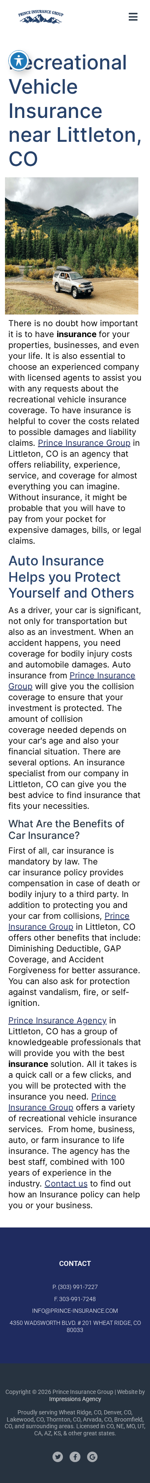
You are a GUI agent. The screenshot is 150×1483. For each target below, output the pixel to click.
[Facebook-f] (75, 1457)
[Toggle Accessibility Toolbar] (19, 61)
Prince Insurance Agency (57, 1020)
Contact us (66, 1184)
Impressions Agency (75, 1399)
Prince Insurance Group (84, 443)
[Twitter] (57, 1457)
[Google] (92, 1457)
